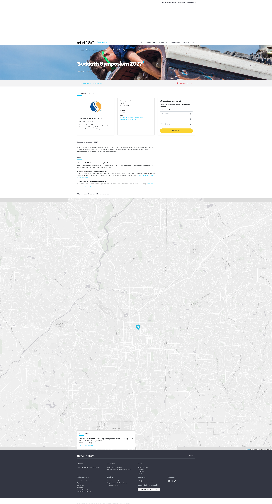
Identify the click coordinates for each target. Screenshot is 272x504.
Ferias (140, 464)
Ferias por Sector (175, 42)
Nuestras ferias (143, 467)
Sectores (141, 469)
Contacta (80, 485)
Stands (80, 464)
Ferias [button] (101, 42)
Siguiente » (176, 130)
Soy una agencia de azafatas (117, 483)
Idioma (191, 455)
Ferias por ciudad (150, 42)
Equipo (79, 483)
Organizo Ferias (112, 485)
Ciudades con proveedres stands (88, 467)
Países (140, 473)
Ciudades (141, 471)
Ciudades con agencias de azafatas (119, 469)
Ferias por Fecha (188, 42)
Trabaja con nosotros (84, 491)
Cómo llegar (97, 83)
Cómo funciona (82, 489)
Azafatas (111, 464)
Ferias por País (162, 42)
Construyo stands (113, 481)
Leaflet (248, 449)
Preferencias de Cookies (148, 489)
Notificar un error (186, 83)
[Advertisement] (136, 23)
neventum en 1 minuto (84, 481)
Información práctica (85, 83)
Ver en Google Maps (86, 445)
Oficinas (80, 487)
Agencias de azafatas (114, 467)
